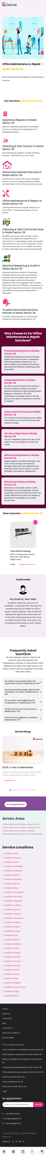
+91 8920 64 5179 (12, 1113)
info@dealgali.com (13, 1118)
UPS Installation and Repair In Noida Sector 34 (22, 1054)
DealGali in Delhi (11, 853)
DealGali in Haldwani (13, 944)
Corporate (7, 1018)
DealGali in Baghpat (13, 983)
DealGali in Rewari (12, 970)
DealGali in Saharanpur (14, 918)
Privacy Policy (8, 1037)
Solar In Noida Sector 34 (12, 1081)
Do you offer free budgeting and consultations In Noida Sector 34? (20, 701)
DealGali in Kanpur (12, 974)
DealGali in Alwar (11, 978)
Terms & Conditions (10, 1033)
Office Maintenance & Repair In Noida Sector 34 (23, 1072)
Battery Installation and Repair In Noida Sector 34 (22, 1061)
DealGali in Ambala (12, 965)
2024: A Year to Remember (17, 767)
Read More (9, 780)
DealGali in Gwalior (12, 927)
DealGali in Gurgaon (13, 858)
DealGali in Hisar (11, 888)
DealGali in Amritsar (13, 909)
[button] (10, 790)
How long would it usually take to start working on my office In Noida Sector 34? (22, 692)
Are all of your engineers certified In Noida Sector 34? (21, 718)
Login (4, 1091)
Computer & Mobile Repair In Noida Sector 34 (22, 1067)
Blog (4, 1023)
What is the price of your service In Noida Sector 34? (21, 710)
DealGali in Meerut (12, 939)
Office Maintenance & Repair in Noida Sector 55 (21, 824)
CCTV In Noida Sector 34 (12, 1044)
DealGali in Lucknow (13, 922)
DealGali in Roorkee (13, 957)
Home (5, 1009)
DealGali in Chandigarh (14, 892)
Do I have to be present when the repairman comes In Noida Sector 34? (22, 682)
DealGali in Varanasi (13, 961)
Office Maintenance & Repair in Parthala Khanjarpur (23, 834)
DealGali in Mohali (12, 875)
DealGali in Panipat (12, 952)
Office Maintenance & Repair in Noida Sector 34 (21, 827)
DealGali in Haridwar (13, 914)
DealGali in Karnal (12, 996)
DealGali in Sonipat (12, 931)
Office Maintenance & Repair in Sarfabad (18, 831)
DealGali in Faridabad (13, 871)
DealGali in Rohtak (12, 883)
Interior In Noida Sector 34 (13, 1077)
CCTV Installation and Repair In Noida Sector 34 (22, 1049)
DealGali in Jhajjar (12, 991)
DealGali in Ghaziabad (14, 866)
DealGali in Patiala (12, 948)
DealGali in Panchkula (13, 896)
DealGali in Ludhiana (13, 905)
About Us (6, 1013)
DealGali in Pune (11, 935)
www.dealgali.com (13, 1123)
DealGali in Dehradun (13, 879)
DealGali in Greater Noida (15, 987)
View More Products (26, 564)
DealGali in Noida (12, 862)
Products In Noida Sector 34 (14, 1086)
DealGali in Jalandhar (13, 901)
